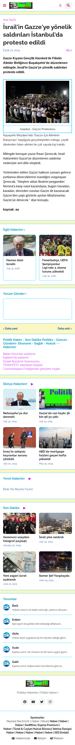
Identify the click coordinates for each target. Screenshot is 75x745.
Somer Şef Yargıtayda (54, 575)
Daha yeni (11, 328)
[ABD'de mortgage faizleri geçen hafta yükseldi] (55, 437)
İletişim (41, 738)
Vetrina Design (61, 728)
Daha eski (64, 328)
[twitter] (41, 702)
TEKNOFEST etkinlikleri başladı (22, 365)
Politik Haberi (48, 692)
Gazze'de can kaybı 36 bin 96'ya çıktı (54, 415)
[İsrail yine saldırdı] (55, 523)
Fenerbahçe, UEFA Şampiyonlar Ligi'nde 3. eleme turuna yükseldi (55, 266)
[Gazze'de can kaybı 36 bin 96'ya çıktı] (55, 399)
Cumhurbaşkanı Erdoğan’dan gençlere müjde (31, 368)
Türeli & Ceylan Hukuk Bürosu (32, 728)
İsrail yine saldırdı (51, 537)
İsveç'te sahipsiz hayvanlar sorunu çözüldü (15, 455)
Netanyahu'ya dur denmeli (15, 415)
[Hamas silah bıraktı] (19, 245)
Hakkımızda (22, 738)
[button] (4, 5)
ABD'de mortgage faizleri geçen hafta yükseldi (52, 455)
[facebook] (25, 702)
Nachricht (23, 721)
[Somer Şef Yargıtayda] (55, 561)
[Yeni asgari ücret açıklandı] (19, 561)
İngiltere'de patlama (15, 357)
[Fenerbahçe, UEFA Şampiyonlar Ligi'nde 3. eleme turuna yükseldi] (55, 245)
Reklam (58, 738)
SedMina (30, 725)
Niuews (11, 721)
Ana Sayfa (9, 19)
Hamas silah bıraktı (14, 262)
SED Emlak (61, 732)
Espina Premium (48, 725)
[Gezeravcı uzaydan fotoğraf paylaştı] (19, 523)
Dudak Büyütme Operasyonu (21, 361)
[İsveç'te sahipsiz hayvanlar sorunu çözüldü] (19, 437)
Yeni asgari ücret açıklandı (15, 577)
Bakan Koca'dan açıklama (19, 353)
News (44, 721)
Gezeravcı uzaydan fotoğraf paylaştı (16, 539)
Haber (36, 721)
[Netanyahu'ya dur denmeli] (19, 399)
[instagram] (50, 702)
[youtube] (33, 702)
